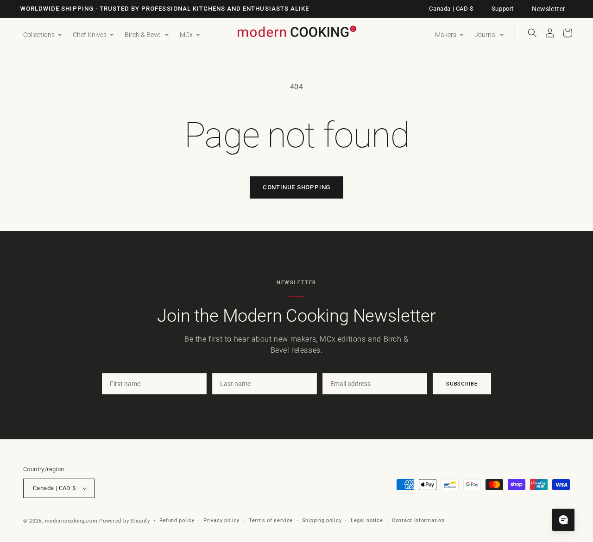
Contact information (418, 520)
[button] (42, 35)
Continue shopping (296, 187)
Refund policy (177, 520)
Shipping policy (322, 520)
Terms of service (271, 520)
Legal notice (367, 520)
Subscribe (462, 383)
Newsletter (549, 8)
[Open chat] (563, 520)
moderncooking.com (71, 521)
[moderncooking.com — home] (296, 32)
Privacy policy (221, 520)
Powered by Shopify (124, 521)
